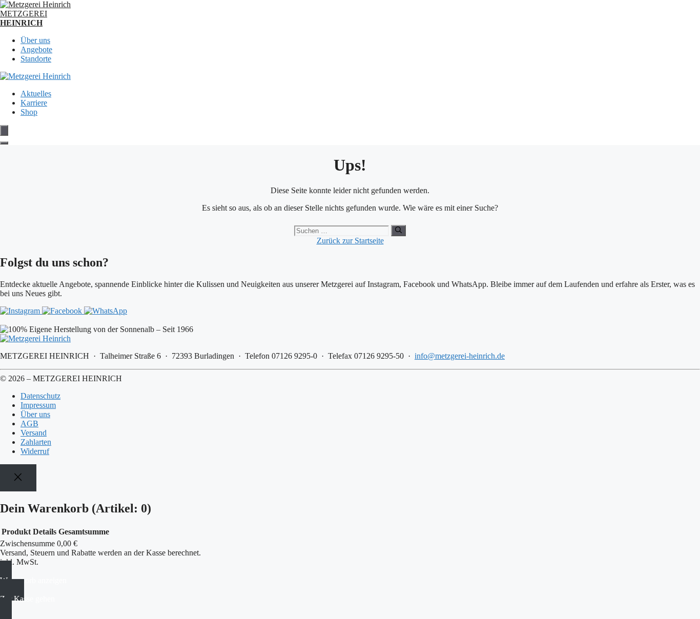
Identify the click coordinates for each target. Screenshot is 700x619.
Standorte (35, 58)
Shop (28, 112)
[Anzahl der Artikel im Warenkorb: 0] (4, 130)
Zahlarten (35, 442)
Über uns (35, 40)
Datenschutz (40, 395)
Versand (33, 432)
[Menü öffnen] (4, 143)
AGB (29, 423)
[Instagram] (21, 310)
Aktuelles (35, 93)
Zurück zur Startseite (350, 240)
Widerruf (34, 451)
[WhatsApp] (105, 310)
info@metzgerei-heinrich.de (460, 356)
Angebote (36, 49)
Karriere (33, 102)
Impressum (38, 405)
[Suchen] (398, 230)
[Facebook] (63, 310)
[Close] (18, 477)
